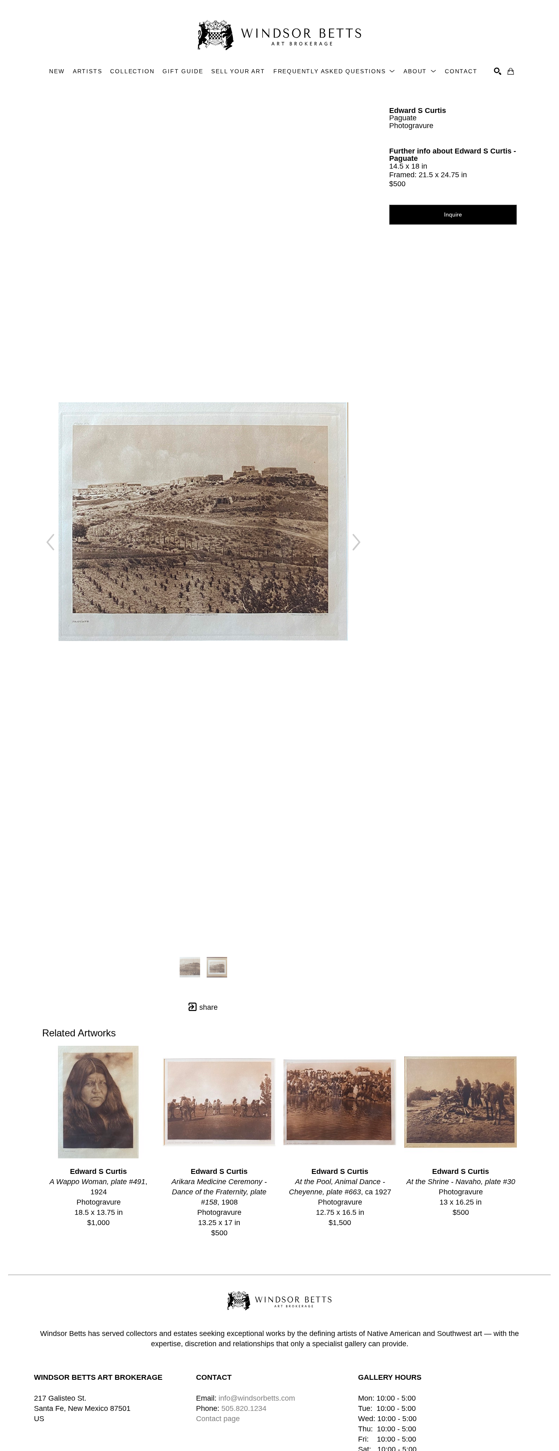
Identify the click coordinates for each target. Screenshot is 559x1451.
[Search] (497, 71)
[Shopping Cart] (510, 71)
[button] (334, 71)
